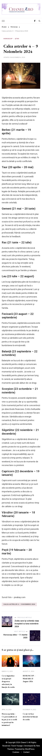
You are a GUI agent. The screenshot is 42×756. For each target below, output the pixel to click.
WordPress (29, 749)
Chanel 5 (24, 742)
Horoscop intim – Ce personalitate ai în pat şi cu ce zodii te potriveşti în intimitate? (9, 719)
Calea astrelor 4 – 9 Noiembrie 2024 (19, 604)
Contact (26, 752)
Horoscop (8, 39)
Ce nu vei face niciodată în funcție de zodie (30, 717)
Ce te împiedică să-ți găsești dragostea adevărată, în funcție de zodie (8, 681)
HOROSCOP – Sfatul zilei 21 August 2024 (29, 678)
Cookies (15, 752)
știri (17, 39)
